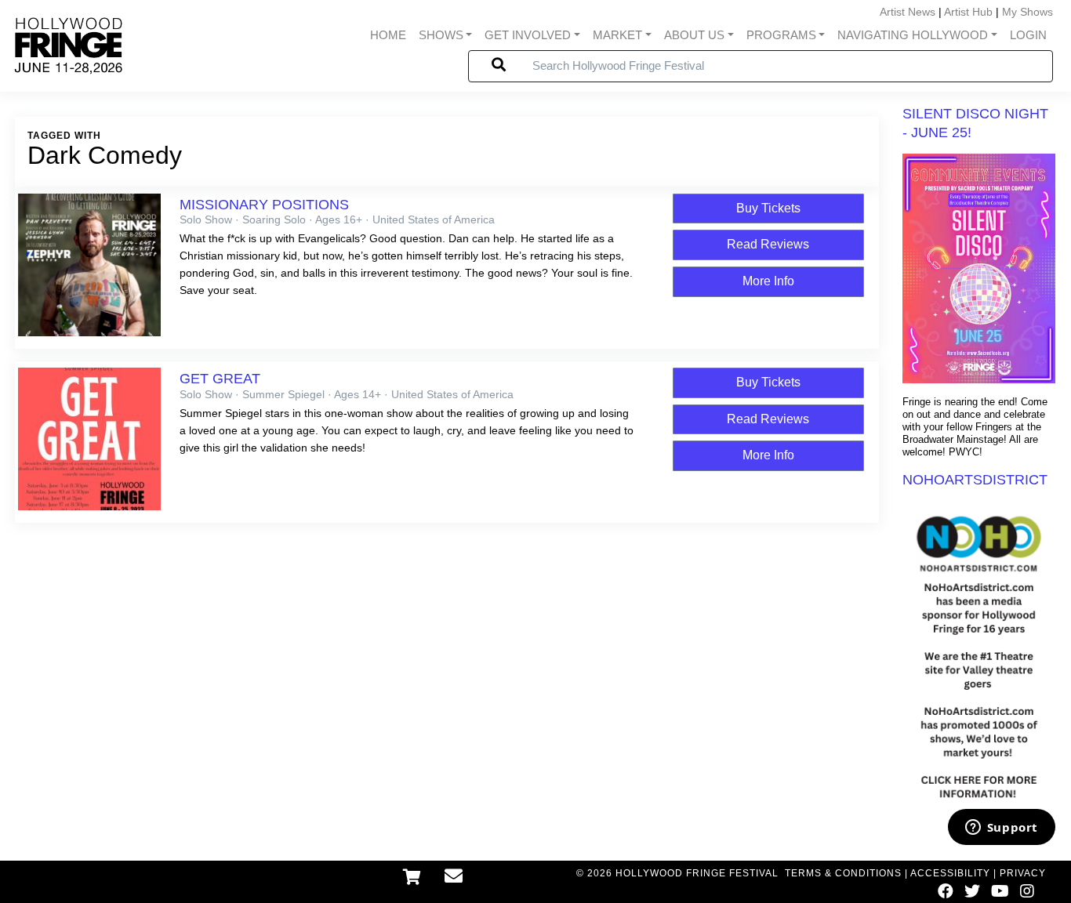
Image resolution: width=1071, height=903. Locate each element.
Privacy (1023, 873)
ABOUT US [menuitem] (694, 35)
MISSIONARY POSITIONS (264, 204)
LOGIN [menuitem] (1028, 35)
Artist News (907, 11)
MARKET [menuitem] (617, 35)
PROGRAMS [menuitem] (781, 35)
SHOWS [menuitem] (441, 35)
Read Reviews (768, 244)
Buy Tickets (768, 208)
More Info (768, 281)
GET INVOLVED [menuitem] (528, 35)
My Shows (1027, 11)
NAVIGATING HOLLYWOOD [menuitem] (912, 35)
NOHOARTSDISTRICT (974, 480)
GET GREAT (220, 378)
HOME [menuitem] (388, 35)
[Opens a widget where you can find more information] (1001, 828)
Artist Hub (968, 11)
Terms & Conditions (843, 873)
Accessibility (950, 873)
